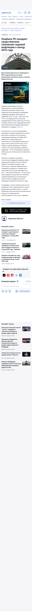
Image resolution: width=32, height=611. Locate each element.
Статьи (21, 16)
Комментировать (25, 291)
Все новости (5, 30)
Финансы (15, 16)
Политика (4, 16)
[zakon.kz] (6, 12)
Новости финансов (15, 30)
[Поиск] (25, 12)
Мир (9, 16)
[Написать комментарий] (16, 286)
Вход (29, 281)
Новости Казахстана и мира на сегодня (12, 28)
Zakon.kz (20, 127)
